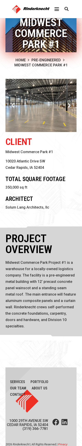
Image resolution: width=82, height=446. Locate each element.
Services (17, 382)
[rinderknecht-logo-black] (32, 9)
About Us (39, 388)
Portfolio (39, 382)
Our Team (18, 388)
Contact (18, 394)
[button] (56, 9)
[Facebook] (55, 422)
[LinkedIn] (64, 422)
